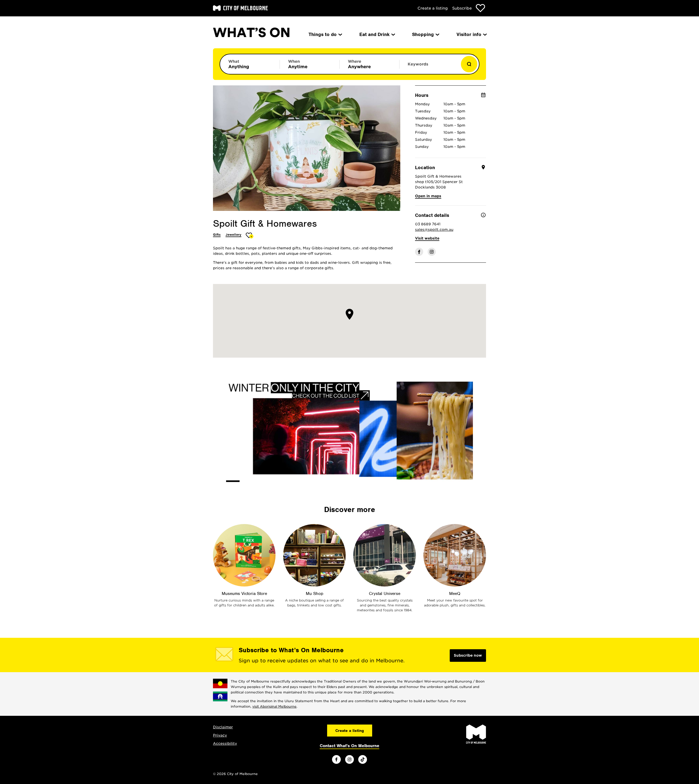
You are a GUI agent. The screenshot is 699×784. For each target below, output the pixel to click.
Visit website (427, 238)
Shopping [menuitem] (423, 34)
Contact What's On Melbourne (349, 746)
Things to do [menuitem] (323, 34)
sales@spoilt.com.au (434, 230)
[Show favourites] (480, 8)
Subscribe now (468, 655)
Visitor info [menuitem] (469, 34)
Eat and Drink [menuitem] (374, 34)
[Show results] (469, 64)
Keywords (418, 64)
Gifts (217, 235)
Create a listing (432, 8)
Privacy (220, 735)
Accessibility (225, 743)
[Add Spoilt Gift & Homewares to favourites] (249, 235)
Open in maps (428, 196)
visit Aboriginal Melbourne (274, 706)
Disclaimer (223, 727)
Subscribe (462, 8)
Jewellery (233, 235)
